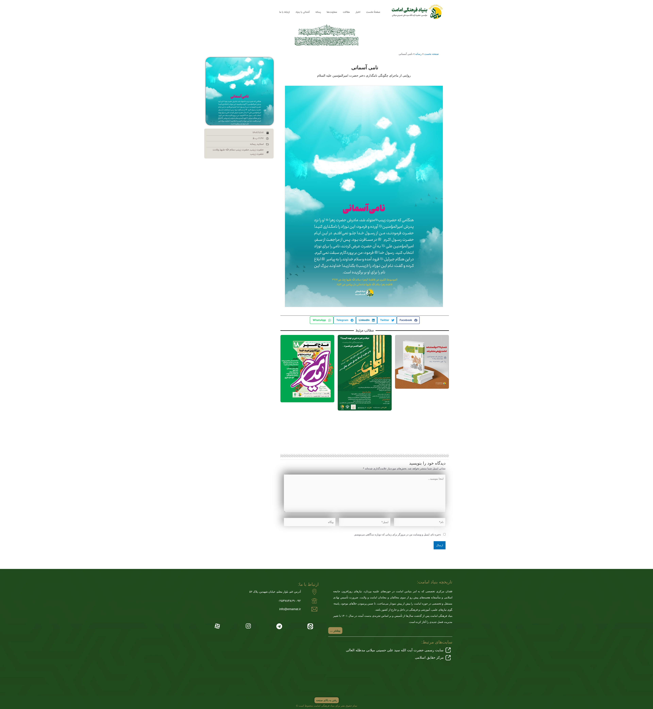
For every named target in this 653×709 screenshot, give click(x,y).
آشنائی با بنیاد (303, 12)
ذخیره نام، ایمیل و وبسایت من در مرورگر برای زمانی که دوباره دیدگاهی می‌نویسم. (397, 534)
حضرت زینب (257, 150)
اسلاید (260, 144)
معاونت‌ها (332, 12)
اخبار (358, 12)
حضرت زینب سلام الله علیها (234, 150)
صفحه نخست (431, 53)
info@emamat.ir (290, 609)
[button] (408, 320)
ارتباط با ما (284, 12)
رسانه (318, 12)
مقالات (346, 12)
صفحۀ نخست (373, 12)
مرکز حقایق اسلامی (429, 657)
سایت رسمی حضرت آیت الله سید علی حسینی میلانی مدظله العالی (394, 650)
